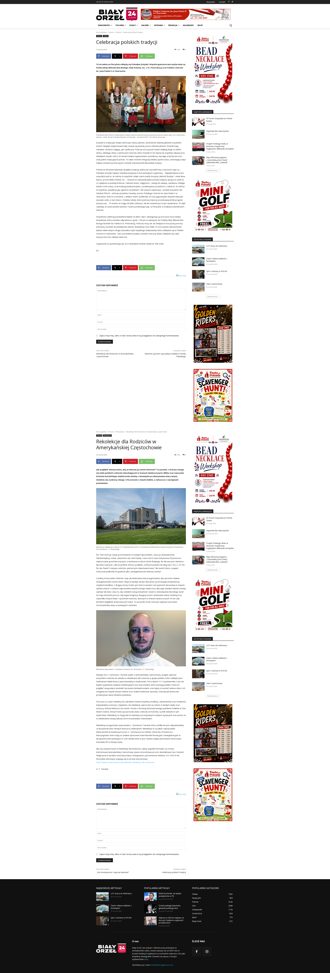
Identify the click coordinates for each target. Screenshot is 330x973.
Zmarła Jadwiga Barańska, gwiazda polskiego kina (170, 906)
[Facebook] (228, 1)
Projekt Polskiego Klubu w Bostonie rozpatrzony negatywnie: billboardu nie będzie (220, 146)
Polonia (111, 32)
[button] (231, 25)
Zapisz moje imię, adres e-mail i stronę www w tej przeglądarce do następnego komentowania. (139, 335)
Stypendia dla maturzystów (217, 131)
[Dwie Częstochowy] (198, 287)
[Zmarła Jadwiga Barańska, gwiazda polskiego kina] (150, 908)
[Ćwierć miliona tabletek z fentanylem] (198, 261)
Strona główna (101, 32)
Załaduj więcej (212, 170)
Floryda (118, 32)
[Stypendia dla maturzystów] (198, 134)
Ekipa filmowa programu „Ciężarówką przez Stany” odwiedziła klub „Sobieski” (217, 160)
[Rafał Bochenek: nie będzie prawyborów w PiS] (150, 896)
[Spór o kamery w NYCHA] (198, 274)
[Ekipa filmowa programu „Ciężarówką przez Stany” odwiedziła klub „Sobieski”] (198, 160)
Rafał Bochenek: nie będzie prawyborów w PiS (170, 894)
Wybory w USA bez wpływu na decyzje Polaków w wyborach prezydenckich (171, 920)
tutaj (146, 959)
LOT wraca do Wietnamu (216, 246)
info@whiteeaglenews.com (162, 965)
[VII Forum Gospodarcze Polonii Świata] (198, 121)
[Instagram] (232, 1)
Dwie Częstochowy (214, 284)
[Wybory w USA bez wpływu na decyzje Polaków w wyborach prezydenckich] (150, 920)
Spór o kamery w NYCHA (216, 271)
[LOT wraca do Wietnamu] (198, 249)
